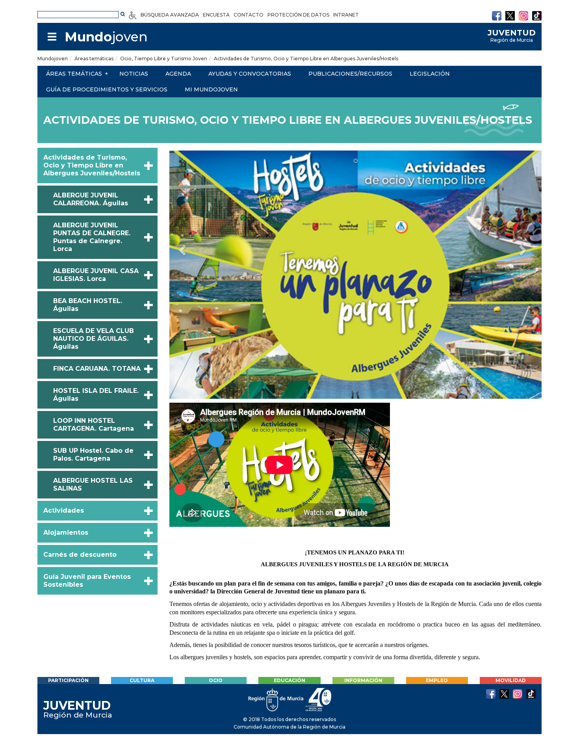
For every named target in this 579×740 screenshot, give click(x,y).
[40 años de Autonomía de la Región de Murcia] (318, 699)
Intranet (346, 15)
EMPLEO (437, 680)
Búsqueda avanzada (170, 15)
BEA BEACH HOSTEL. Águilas (87, 304)
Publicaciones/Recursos (350, 73)
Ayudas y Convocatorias (249, 73)
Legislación (430, 73)
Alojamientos (65, 532)
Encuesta (216, 15)
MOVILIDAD (510, 680)
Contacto (249, 15)
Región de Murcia (512, 36)
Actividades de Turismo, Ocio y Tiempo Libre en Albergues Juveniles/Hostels (306, 58)
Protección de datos (298, 15)
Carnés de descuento (80, 554)
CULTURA (142, 680)
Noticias (133, 73)
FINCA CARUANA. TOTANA (97, 368)
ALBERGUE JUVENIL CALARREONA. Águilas (90, 199)
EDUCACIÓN (289, 680)
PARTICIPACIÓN (68, 680)
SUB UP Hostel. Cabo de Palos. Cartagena (93, 454)
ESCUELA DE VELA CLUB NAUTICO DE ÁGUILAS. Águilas (93, 338)
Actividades (63, 510)
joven (106, 37)
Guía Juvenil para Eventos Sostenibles (87, 580)
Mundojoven (52, 58)
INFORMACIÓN (363, 680)
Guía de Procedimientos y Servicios (106, 89)
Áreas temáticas (93, 58)
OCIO (216, 680)
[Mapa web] (52, 37)
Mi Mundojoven (211, 89)
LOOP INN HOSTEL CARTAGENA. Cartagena (93, 424)
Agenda (178, 73)
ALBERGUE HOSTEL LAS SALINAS (93, 484)
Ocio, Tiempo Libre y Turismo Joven (163, 58)
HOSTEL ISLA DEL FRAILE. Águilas (96, 394)
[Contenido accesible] (133, 15)
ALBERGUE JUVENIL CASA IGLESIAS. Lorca (96, 275)
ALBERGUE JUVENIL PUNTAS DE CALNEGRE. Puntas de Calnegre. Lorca (91, 237)
